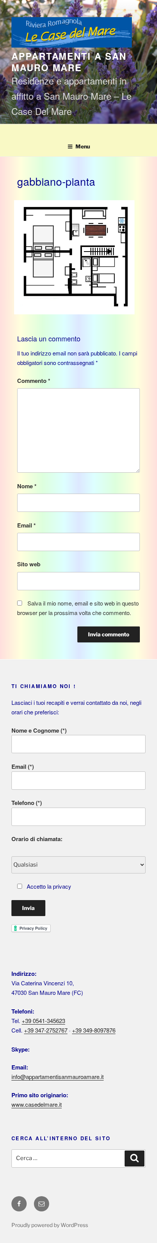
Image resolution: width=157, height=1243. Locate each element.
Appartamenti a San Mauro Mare (69, 61)
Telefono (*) (26, 802)
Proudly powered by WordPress (49, 1225)
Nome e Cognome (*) (39, 730)
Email (26, 525)
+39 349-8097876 (93, 1030)
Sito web (28, 564)
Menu (82, 146)
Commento (33, 380)
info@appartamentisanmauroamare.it (57, 1076)
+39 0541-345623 (43, 1021)
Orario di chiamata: (36, 839)
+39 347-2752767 (45, 1030)
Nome (27, 486)
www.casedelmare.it (36, 1104)
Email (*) (22, 766)
